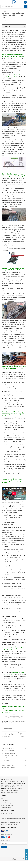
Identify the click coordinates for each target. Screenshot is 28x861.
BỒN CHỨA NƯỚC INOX (8, 748)
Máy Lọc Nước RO (6, 763)
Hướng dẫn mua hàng (6, 802)
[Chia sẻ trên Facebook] (9, 717)
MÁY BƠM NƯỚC (6, 760)
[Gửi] (25, 6)
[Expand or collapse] (24, 26)
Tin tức (4, 11)
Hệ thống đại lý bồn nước (7, 805)
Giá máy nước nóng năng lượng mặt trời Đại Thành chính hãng (8, 734)
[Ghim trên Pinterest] (16, 717)
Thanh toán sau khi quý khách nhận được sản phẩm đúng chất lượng (13, 819)
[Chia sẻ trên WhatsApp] (7, 717)
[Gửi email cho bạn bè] (14, 717)
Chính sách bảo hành (6, 807)
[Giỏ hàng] (25, 2)
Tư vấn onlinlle (4, 800)
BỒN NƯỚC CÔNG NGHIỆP (8, 753)
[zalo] (4, 837)
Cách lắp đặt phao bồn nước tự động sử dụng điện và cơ (20, 734)
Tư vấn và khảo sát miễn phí (7, 813)
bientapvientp (16, 20)
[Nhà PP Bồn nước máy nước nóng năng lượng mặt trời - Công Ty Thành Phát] (14, 2)
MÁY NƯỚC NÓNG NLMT (8, 765)
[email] (6, 837)
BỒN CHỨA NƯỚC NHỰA (8, 750)
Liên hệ (2, 798)
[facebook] (2, 837)
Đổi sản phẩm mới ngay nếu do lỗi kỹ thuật (11, 822)
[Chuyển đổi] (25, 748)
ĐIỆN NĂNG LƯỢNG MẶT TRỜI (9, 755)
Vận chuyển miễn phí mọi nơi (7, 816)
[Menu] (2, 2)
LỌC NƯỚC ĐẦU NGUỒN (8, 758)
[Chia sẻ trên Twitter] (11, 717)
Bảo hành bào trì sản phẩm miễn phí (9, 824)
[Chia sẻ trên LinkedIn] (19, 717)
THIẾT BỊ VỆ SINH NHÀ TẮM (8, 767)
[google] (9, 837)
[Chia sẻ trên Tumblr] (21, 717)
